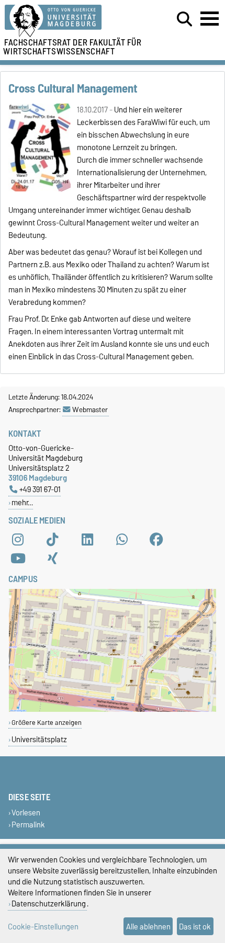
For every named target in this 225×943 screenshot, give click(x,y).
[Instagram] (17, 539)
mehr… (22, 502)
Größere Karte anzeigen (47, 722)
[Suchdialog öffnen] (184, 19)
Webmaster (90, 409)
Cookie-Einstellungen (43, 926)
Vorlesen (26, 812)
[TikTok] (52, 539)
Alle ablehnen (148, 926)
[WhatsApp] (122, 539)
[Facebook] (156, 539)
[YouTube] (17, 558)
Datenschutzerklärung (49, 903)
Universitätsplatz (39, 739)
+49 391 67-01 (40, 489)
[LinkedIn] (87, 539)
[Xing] (52, 558)
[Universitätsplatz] (112, 709)
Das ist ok (195, 926)
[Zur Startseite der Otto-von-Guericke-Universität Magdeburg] (69, 21)
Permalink (28, 825)
